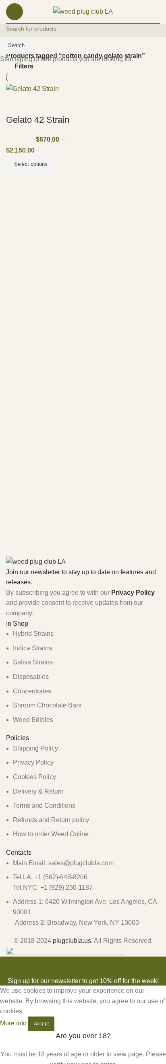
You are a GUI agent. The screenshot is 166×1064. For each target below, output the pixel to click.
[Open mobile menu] (14, 12)
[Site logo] (83, 11)
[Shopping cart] (160, 12)
